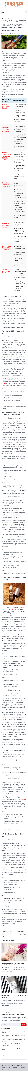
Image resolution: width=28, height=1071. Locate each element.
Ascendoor (16, 1067)
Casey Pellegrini (6, 33)
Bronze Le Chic (16, 1065)
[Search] (25, 12)
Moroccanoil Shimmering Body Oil (5, 106)
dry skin (3, 383)
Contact (3, 1060)
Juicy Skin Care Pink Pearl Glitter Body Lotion (6, 247)
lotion (24, 799)
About (2, 1055)
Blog (2, 925)
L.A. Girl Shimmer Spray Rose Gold (6, 271)
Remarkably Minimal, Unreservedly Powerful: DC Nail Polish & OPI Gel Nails (12, 1013)
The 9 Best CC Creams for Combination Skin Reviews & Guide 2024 (12, 964)
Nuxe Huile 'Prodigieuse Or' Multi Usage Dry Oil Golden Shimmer (6, 156)
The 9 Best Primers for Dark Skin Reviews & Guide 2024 (13, 996)
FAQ (2, 1058)
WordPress (6, 1069)
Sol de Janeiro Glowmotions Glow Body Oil (6, 184)
